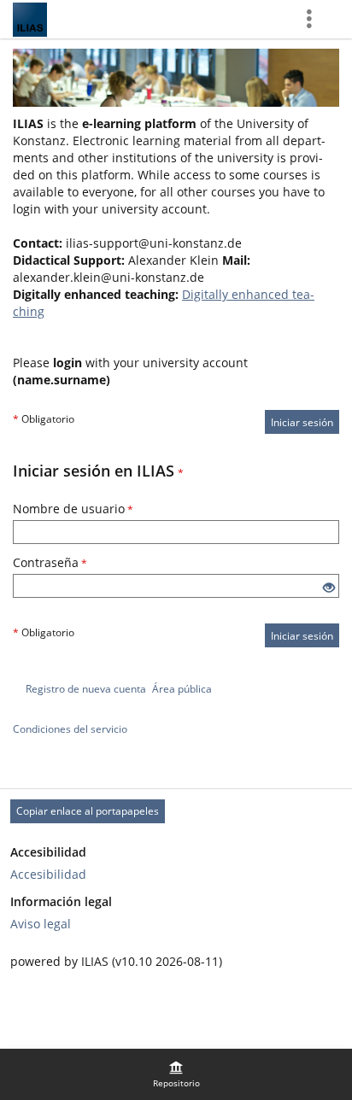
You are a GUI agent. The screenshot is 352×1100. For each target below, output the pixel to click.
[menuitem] (176, 1074)
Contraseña (50, 562)
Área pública (182, 689)
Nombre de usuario (73, 508)
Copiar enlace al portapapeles (87, 811)
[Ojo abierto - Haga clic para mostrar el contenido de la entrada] (329, 588)
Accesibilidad (48, 874)
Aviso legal (40, 924)
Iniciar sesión (302, 422)
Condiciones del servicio (70, 729)
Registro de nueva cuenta (86, 689)
